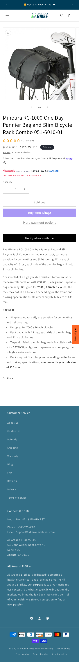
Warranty (12, 456)
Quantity (7, 182)
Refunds (12, 439)
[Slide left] (31, 107)
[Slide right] (48, 107)
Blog (10, 464)
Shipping (6, 152)
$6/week (54, 170)
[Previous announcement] (7, 5)
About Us (12, 422)
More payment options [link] (39, 222)
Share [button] (9, 378)
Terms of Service (17, 497)
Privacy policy (22, 654)
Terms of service (40, 654)
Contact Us (13, 431)
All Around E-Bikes (25, 648)
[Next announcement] (72, 5)
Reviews (12, 481)
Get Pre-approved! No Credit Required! (22, 175)
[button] (7, 15)
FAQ (9, 472)
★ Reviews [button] (75, 334)
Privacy (11, 489)
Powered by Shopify (44, 648)
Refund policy (63, 648)
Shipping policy (59, 654)
